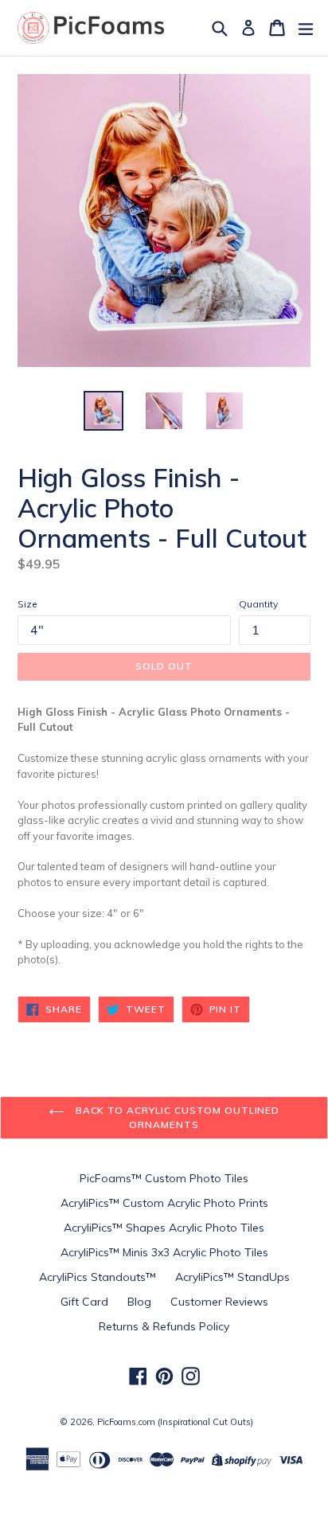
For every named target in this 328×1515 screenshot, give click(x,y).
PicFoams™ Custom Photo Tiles (164, 1178)
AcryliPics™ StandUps (232, 1277)
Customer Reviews (219, 1301)
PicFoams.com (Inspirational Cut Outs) (175, 1421)
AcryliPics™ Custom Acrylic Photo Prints (164, 1203)
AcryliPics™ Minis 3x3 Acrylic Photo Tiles (164, 1252)
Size (27, 604)
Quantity (258, 604)
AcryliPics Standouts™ (97, 1277)
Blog (139, 1301)
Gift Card (84, 1301)
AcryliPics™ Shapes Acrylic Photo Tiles (164, 1227)
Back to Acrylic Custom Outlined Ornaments (176, 1117)
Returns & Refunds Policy (164, 1326)
